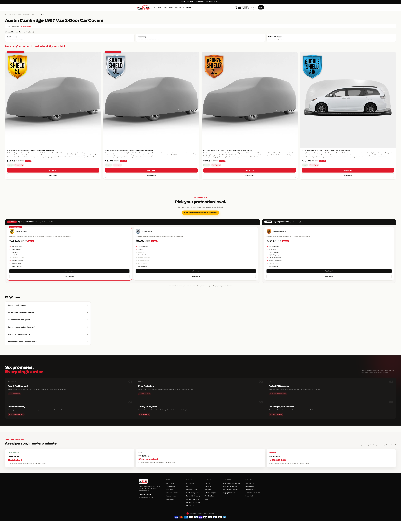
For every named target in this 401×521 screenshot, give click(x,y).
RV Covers (179, 7)
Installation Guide (191, 490)
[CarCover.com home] (143, 7)
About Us (208, 486)
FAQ (187, 486)
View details (53, 175)
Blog (206, 499)
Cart (260, 7)
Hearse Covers (171, 496)
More (188, 7)
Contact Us (190, 505)
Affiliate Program (210, 493)
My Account (190, 483)
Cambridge (26, 15)
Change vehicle (26, 26)
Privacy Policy (250, 496)
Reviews (208, 490)
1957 (33, 15)
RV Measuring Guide (192, 493)
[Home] (5, 15)
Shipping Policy (250, 490)
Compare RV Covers (193, 502)
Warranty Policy (251, 483)
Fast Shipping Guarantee (230, 490)
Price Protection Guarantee (231, 483)
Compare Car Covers (193, 499)
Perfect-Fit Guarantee (230, 486)
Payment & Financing (193, 496)
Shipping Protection (229, 493)
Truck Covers (168, 7)
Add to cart (53, 170)
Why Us (207, 483)
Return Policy (250, 486)
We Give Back (209, 496)
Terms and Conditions (253, 493)
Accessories (170, 499)
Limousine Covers (172, 493)
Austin (19, 15)
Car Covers (157, 7)
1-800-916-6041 (145, 494)
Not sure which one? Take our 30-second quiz (201, 212)
